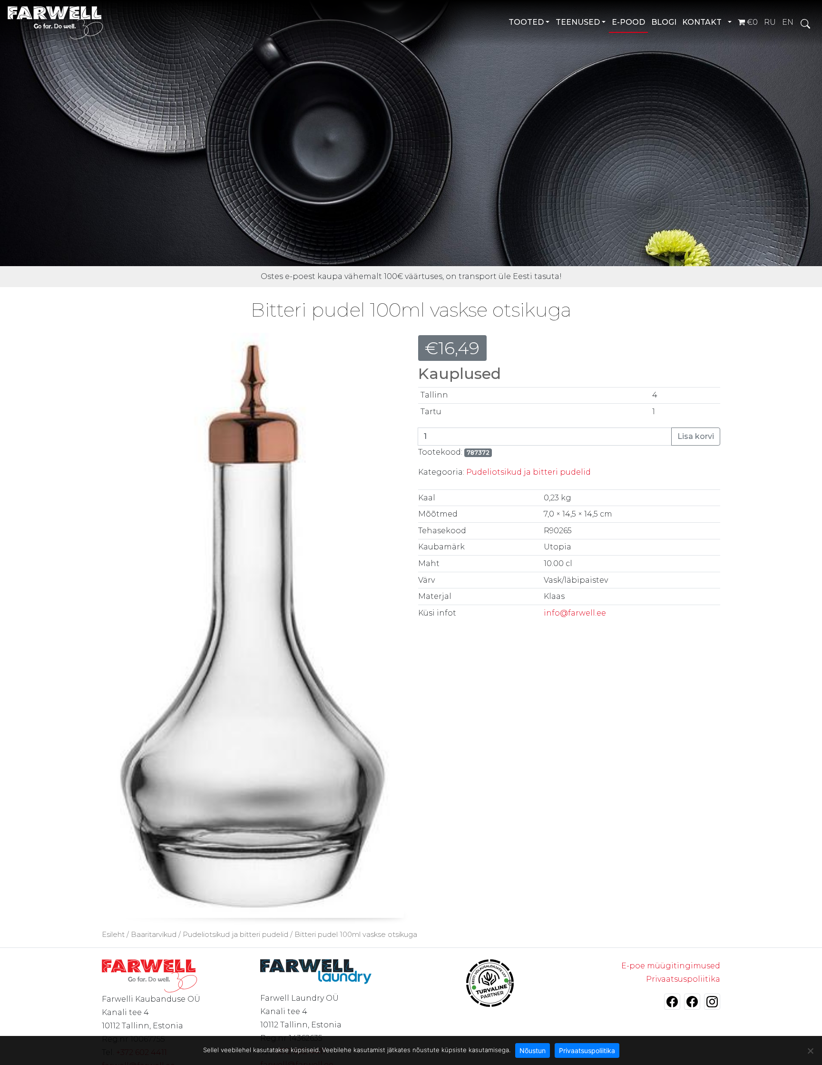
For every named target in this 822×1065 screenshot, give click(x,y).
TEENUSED (578, 22)
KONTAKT (702, 22)
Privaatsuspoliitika (683, 979)
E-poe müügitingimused (670, 965)
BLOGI (663, 22)
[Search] (805, 22)
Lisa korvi (695, 436)
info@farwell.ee (575, 612)
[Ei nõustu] (810, 1050)
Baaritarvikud (153, 934)
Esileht (113, 934)
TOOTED (526, 22)
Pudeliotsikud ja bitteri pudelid (528, 472)
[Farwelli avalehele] (55, 23)
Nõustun (532, 1050)
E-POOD (628, 22)
